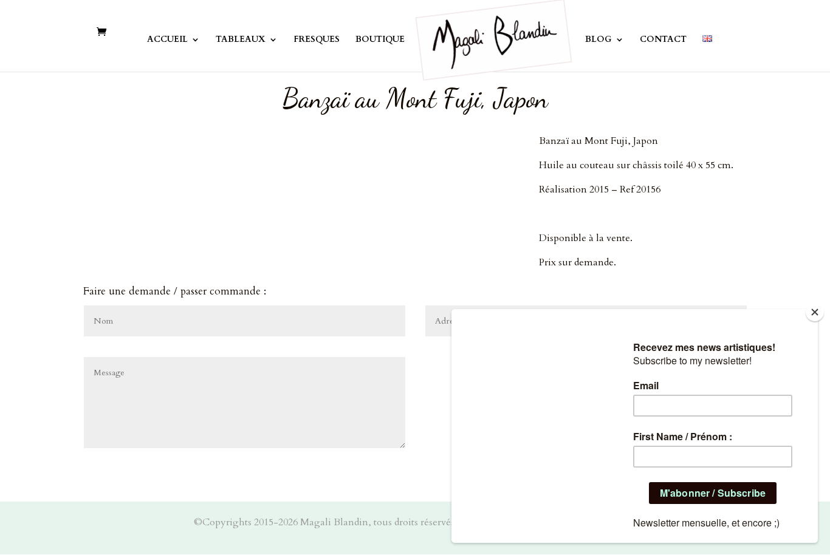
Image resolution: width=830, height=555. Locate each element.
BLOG (598, 40)
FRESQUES (316, 40)
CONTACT (663, 40)
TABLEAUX (241, 40)
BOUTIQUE (380, 40)
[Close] (815, 312)
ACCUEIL (167, 40)
